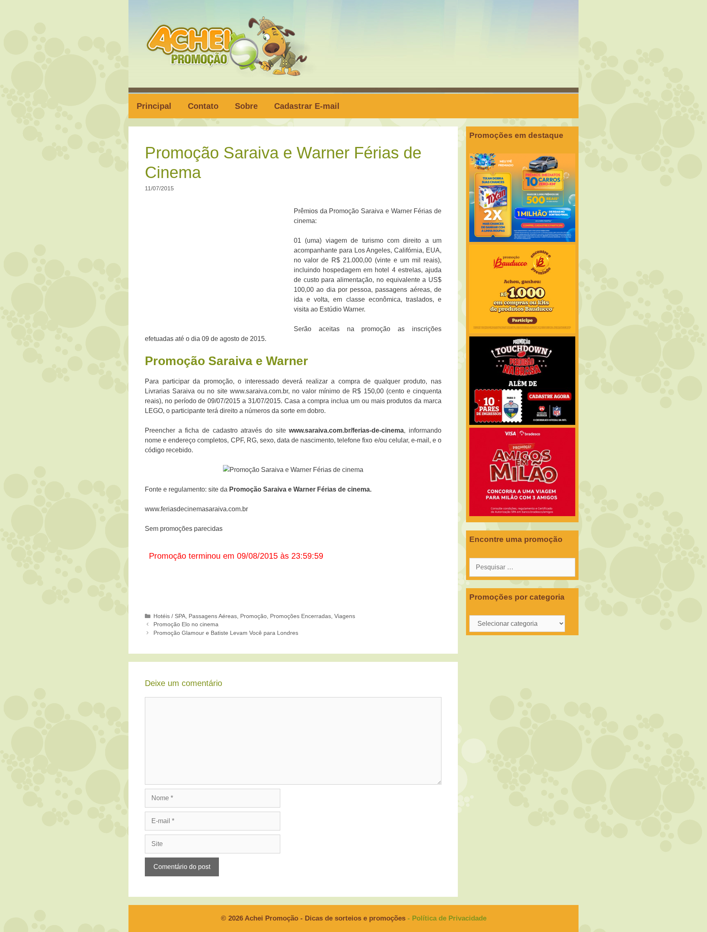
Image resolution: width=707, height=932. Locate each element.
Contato (203, 106)
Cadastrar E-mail (307, 106)
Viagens (344, 616)
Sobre (246, 106)
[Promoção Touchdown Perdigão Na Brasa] (522, 423)
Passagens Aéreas (213, 616)
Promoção (253, 616)
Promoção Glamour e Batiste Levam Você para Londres (225, 633)
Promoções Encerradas (300, 616)
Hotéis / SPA (169, 616)
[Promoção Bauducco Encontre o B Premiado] (522, 331)
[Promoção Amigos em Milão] (522, 514)
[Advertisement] (221, 267)
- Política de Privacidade (447, 918)
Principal (154, 106)
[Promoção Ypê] (522, 240)
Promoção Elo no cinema (185, 624)
